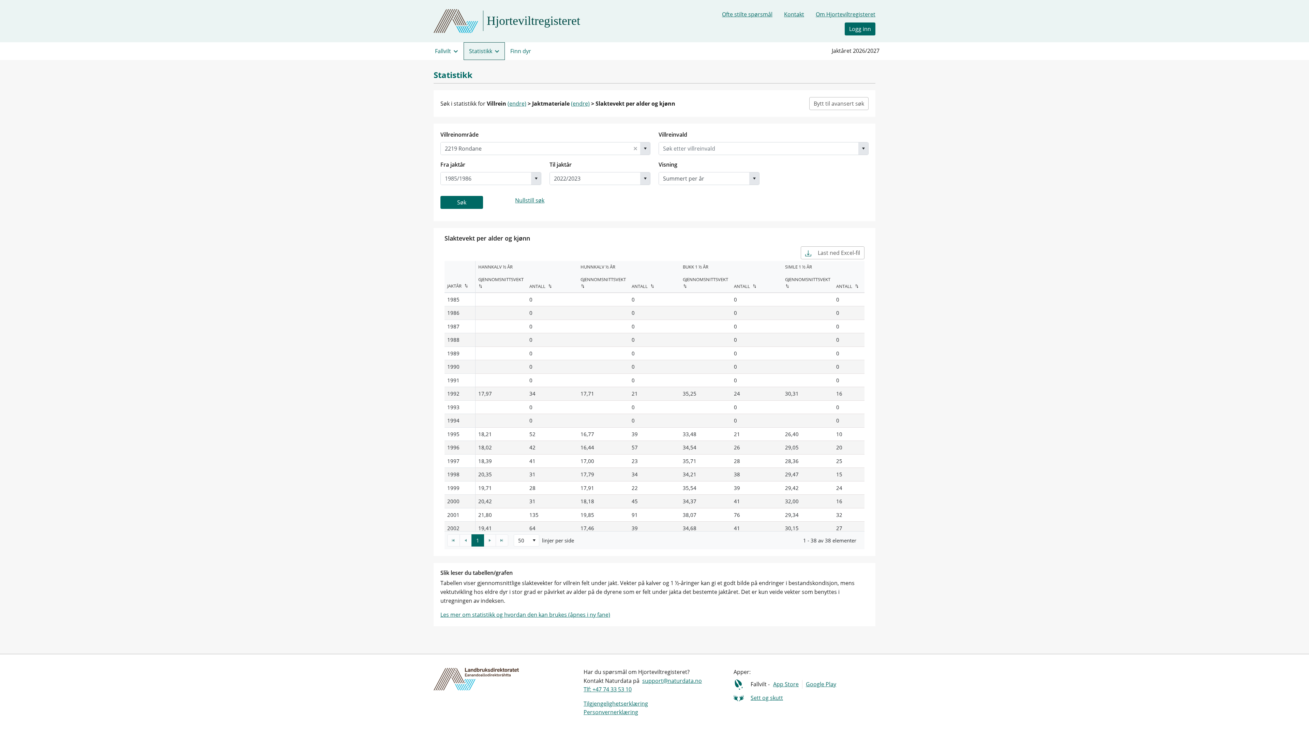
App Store (786, 684)
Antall (537, 286)
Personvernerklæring (611, 712)
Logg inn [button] (860, 29)
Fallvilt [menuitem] (443, 51)
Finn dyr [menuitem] (520, 51)
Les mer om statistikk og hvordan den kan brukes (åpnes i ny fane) (525, 614)
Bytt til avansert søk (839, 103)
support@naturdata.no (672, 681)
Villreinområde (459, 134)
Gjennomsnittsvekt (501, 279)
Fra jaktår (452, 164)
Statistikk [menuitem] (480, 51)
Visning (668, 164)
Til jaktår (561, 164)
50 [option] (521, 540)
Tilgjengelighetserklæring (616, 703)
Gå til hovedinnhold (31, 8)
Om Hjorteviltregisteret (845, 14)
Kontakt (794, 14)
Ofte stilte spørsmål (747, 14)
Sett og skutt (767, 698)
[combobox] (536, 148)
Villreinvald (673, 134)
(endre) (517, 103)
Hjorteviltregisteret (533, 21)
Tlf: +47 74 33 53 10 (608, 689)
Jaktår (454, 286)
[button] (635, 148)
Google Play (821, 684)
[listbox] (526, 540)
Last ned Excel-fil (838, 253)
